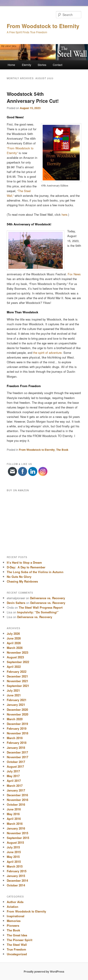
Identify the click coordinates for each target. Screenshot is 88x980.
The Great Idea (17, 935)
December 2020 (17, 709)
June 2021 (14, 695)
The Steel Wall (17, 944)
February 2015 (16, 871)
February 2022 (16, 671)
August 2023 (15, 657)
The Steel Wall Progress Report (41, 607)
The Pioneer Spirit (19, 940)
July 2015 (13, 847)
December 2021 (17, 676)
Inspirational (15, 916)
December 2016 (17, 795)
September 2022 (18, 662)
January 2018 (16, 747)
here (64, 214)
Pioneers (13, 925)
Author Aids (15, 902)
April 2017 (14, 780)
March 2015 (15, 866)
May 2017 (13, 776)
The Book (62, 450)
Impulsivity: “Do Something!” (38, 612)
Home (11, 65)
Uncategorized (17, 954)
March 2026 (15, 648)
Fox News (74, 274)
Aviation (12, 906)
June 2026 (14, 638)
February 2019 (16, 728)
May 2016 (13, 814)
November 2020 (17, 714)
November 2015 (17, 833)
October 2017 (16, 762)
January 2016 (16, 828)
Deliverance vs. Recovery (47, 598)
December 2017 (17, 752)
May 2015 (13, 856)
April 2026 (14, 643)
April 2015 (14, 861)
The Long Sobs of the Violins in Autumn (35, 572)
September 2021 (18, 686)
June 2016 (14, 809)
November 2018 (17, 733)
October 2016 (16, 804)
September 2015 (18, 838)
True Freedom (16, 949)
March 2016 (15, 823)
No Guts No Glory (19, 576)
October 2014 (16, 885)
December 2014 (17, 880)
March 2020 (15, 719)
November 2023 (17, 652)
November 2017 (17, 757)
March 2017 (15, 785)
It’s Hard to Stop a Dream (24, 562)
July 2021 (13, 690)
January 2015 (16, 876)
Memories (14, 921)
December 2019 (17, 724)
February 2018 (16, 742)
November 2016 (17, 800)
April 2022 (14, 666)
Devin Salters (16, 603)
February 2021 (16, 700)
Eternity (26, 65)
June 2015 (14, 852)
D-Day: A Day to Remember (26, 567)
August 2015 (15, 842)
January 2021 (16, 704)
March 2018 (15, 738)
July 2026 (13, 633)
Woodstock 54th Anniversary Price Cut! (33, 97)
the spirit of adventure (47, 352)
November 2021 (17, 681)
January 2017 (16, 790)
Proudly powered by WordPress (44, 971)
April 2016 (14, 818)
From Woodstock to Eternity (43, 26)
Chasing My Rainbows (22, 581)
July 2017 (13, 771)
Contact (57, 65)
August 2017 (15, 766)
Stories (42, 65)
